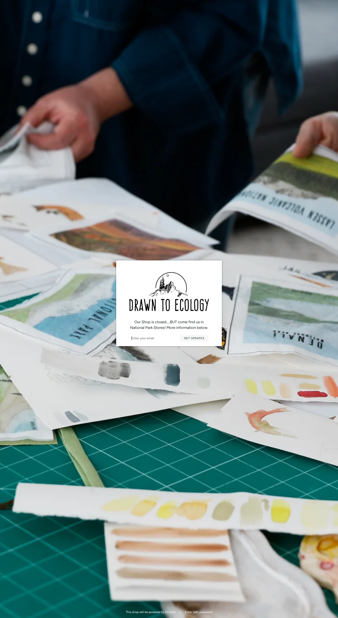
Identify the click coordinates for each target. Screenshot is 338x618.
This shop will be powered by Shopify (151, 612)
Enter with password (198, 612)
